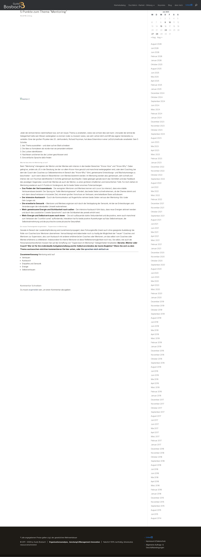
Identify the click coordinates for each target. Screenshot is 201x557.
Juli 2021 (154, 224)
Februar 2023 (156, 158)
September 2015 (157, 506)
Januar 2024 (156, 117)
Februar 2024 (156, 113)
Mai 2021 (154, 232)
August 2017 (156, 416)
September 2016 (158, 461)
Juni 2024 (155, 105)
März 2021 (155, 240)
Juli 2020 (155, 273)
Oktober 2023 (156, 130)
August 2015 (156, 510)
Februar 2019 (156, 342)
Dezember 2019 (157, 301)
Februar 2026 (156, 56)
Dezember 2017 (157, 400)
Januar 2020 (156, 297)
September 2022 (158, 179)
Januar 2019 (156, 346)
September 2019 (158, 314)
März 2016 (155, 485)
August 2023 (156, 138)
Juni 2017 (155, 424)
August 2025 (156, 68)
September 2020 (158, 265)
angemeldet (33, 290)
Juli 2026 (155, 48)
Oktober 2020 (156, 261)
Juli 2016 (154, 469)
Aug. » (159, 37)
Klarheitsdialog (120, 5)
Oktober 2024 (156, 97)
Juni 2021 (155, 228)
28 (157, 34)
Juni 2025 (155, 73)
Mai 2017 (154, 428)
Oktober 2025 (156, 64)
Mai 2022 (155, 191)
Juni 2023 (155, 142)
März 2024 (155, 109)
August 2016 (156, 465)
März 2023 (155, 154)
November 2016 (157, 453)
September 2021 (157, 216)
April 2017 (155, 432)
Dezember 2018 (157, 351)
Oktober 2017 (156, 408)
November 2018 (157, 355)
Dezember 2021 (157, 203)
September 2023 (158, 134)
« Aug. (153, 37)
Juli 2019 (154, 322)
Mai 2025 (155, 77)
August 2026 (156, 44)
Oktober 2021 (156, 212)
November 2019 (157, 305)
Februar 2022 (156, 199)
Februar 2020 (156, 293)
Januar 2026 (156, 60)
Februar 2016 (156, 489)
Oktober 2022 (156, 175)
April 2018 (155, 383)
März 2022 (155, 195)
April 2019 (155, 334)
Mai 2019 (154, 330)
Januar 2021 (156, 248)
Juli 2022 (154, 187)
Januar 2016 (156, 494)
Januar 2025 (156, 89)
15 (161, 26)
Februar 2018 (156, 391)
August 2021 (156, 220)
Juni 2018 (155, 375)
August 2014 (156, 518)
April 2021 (155, 236)
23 (166, 30)
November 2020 (158, 256)
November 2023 (158, 126)
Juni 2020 (155, 277)
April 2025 (155, 81)
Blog (170, 5)
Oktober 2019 (156, 310)
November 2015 (157, 502)
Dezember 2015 (157, 498)
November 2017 (157, 404)
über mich (179, 5)
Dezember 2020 (157, 252)
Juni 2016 (155, 473)
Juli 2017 (154, 420)
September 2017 (157, 412)
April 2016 (155, 481)
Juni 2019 (155, 326)
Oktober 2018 (156, 359)
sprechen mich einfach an (96, 249)
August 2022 (156, 183)
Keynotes (161, 5)
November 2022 (157, 171)
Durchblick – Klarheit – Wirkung (140, 5)
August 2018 (156, 367)
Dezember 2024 (157, 93)
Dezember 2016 (157, 449)
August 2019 (156, 318)
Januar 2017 (156, 444)
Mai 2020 (155, 281)
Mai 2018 (154, 379)
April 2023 (155, 150)
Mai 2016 (154, 477)
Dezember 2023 (157, 122)
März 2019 (155, 338)
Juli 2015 (154, 514)
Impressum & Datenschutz (156, 541)
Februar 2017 (156, 440)
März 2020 (155, 289)
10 (170, 22)
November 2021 (157, 207)
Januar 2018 (156, 395)
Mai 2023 (155, 146)
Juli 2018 (154, 371)
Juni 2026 (155, 52)
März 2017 (155, 436)
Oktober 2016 (156, 457)
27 (152, 34)
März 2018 (155, 387)
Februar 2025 (156, 85)
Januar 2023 (156, 162)
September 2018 (158, 363)
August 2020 (156, 269)
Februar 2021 (156, 244)
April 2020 (155, 285)
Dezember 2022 (157, 167)
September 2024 (158, 101)
